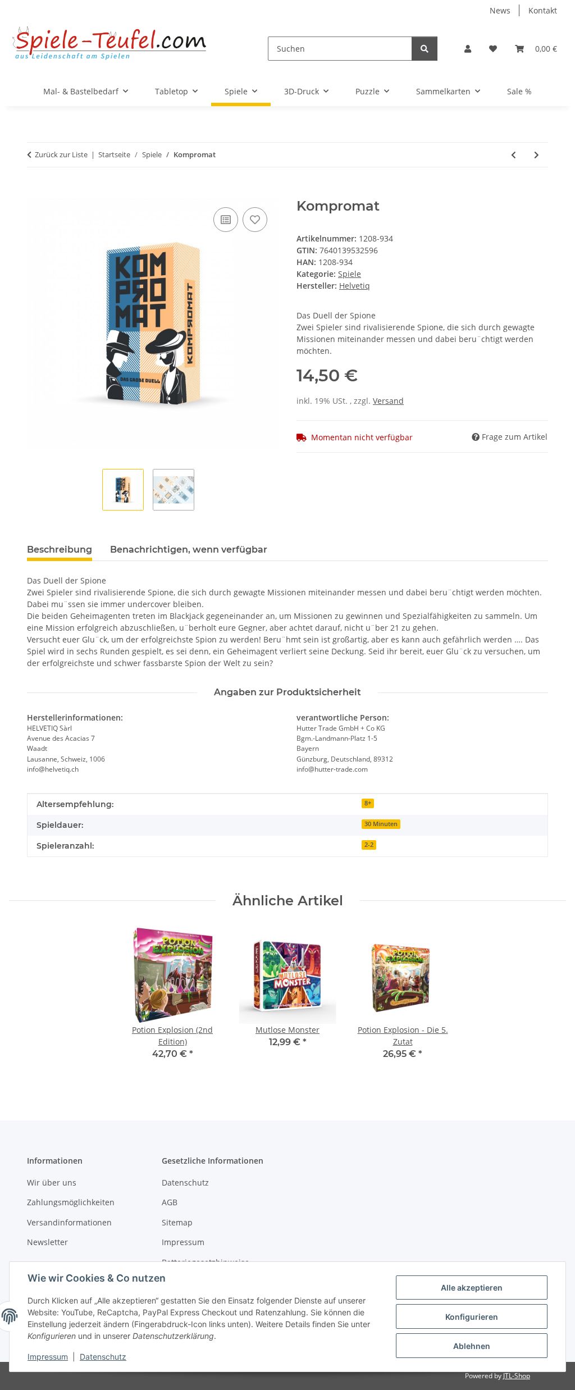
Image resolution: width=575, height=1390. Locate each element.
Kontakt (542, 10)
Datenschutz (103, 1356)
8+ (367, 803)
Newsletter (47, 1242)
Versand (388, 400)
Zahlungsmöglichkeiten (71, 1202)
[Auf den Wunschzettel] (255, 219)
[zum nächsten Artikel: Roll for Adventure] (536, 155)
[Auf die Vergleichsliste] (225, 219)
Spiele (349, 273)
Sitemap (177, 1222)
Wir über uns (51, 1182)
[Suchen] (424, 49)
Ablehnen (471, 1346)
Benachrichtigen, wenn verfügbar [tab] (188, 549)
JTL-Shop (516, 1375)
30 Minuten (381, 824)
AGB (169, 1202)
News (500, 10)
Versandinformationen (69, 1222)
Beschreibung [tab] (59, 549)
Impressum (48, 1356)
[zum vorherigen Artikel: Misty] (513, 155)
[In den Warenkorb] (36, 192)
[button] (467, 48)
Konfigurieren (471, 1316)
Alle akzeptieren (472, 1287)
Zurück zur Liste (61, 154)
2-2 (368, 845)
